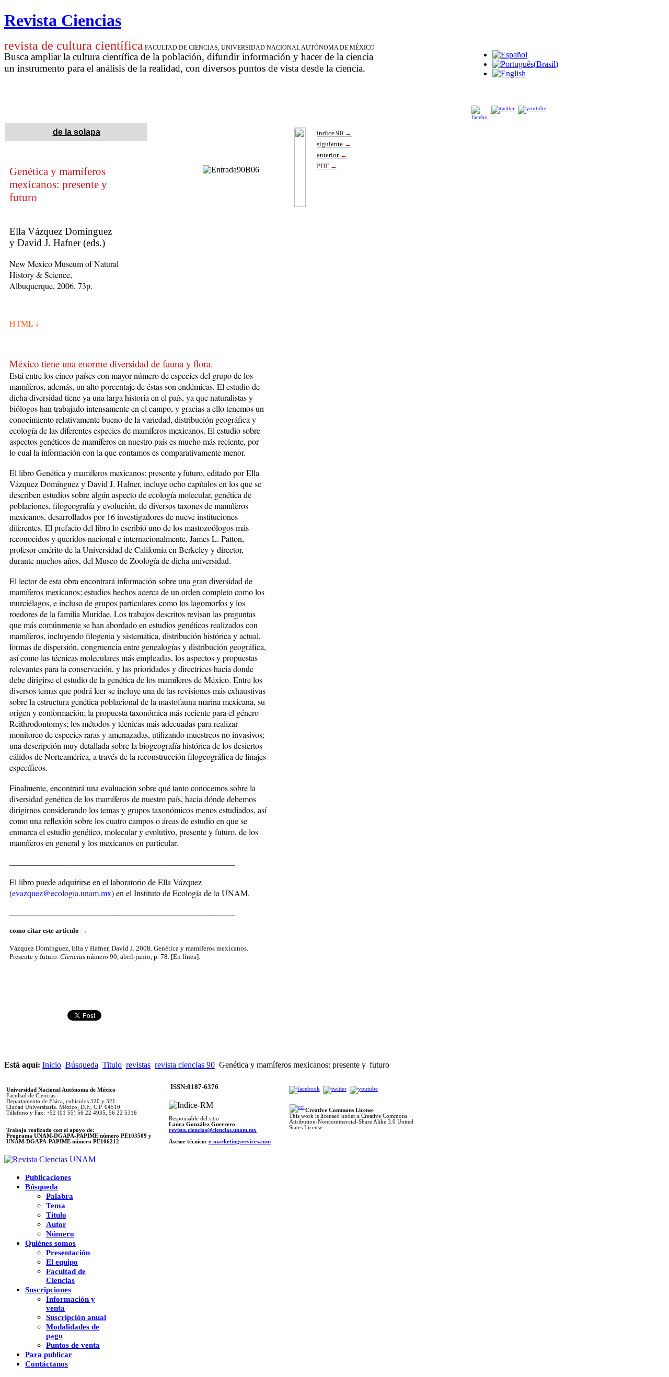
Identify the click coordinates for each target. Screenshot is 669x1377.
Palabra (59, 1196)
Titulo (112, 1064)
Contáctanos (46, 1364)
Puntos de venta (73, 1345)
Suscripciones (48, 1290)
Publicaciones (48, 1177)
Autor (56, 1224)
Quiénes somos (50, 1243)
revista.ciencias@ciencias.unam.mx (213, 1130)
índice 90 (334, 133)
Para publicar (48, 1354)
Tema (55, 1205)
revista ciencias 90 (185, 1064)
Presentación (68, 1252)
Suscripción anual (76, 1317)
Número (60, 1234)
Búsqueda (81, 1064)
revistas (138, 1064)
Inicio (51, 1064)
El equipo (62, 1262)
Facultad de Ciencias (66, 1276)
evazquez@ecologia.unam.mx (61, 892)
